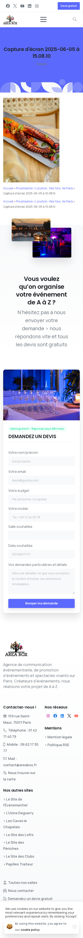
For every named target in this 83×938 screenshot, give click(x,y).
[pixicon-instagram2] (48, 716)
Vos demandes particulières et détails (37, 564)
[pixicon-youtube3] (76, 716)
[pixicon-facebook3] (55, 716)
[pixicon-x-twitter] (69, 716)
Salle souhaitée (20, 526)
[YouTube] (22, 6)
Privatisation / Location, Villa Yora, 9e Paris (44, 188)
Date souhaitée (20, 545)
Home (41, 64)
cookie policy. (30, 930)
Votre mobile (18, 508)
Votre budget (18, 490)
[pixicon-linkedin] (62, 716)
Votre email (17, 471)
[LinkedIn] (29, 6)
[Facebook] (7, 6)
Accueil (8, 188)
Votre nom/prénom (23, 452)
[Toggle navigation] (43, 19)
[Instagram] (36, 6)
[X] (15, 6)
